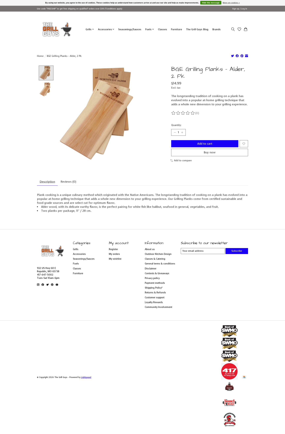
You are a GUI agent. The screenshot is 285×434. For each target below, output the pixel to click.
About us (150, 249)
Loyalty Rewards (154, 302)
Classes (162, 29)
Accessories (79, 254)
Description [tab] (47, 182)
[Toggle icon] (233, 29)
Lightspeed (86, 377)
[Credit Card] (244, 377)
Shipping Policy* (153, 287)
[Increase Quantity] (182, 132)
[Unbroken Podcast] (229, 410)
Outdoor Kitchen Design (158, 254)
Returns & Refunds (155, 292)
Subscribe (236, 251)
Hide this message (211, 3)
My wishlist (115, 258)
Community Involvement (158, 307)
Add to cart (204, 144)
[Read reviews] (183, 113)
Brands (216, 29)
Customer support (154, 297)
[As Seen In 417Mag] (229, 379)
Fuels (76, 263)
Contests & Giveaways (157, 273)
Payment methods (155, 283)
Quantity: (176, 125)
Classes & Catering (155, 258)
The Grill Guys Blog (197, 29)
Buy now (210, 152)
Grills (75, 249)
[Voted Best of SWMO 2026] (229, 336)
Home (40, 56)
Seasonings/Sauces (129, 29)
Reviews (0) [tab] (68, 182)
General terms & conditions (160, 263)
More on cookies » (231, 3)
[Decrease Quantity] (175, 132)
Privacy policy (152, 278)
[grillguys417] (57, 29)
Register (113, 249)
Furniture (176, 29)
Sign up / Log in (239, 8)
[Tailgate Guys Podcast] (229, 392)
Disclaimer (150, 268)
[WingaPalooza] (229, 427)
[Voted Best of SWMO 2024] (229, 361)
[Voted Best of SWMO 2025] (229, 348)
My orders (114, 254)
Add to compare (183, 160)
